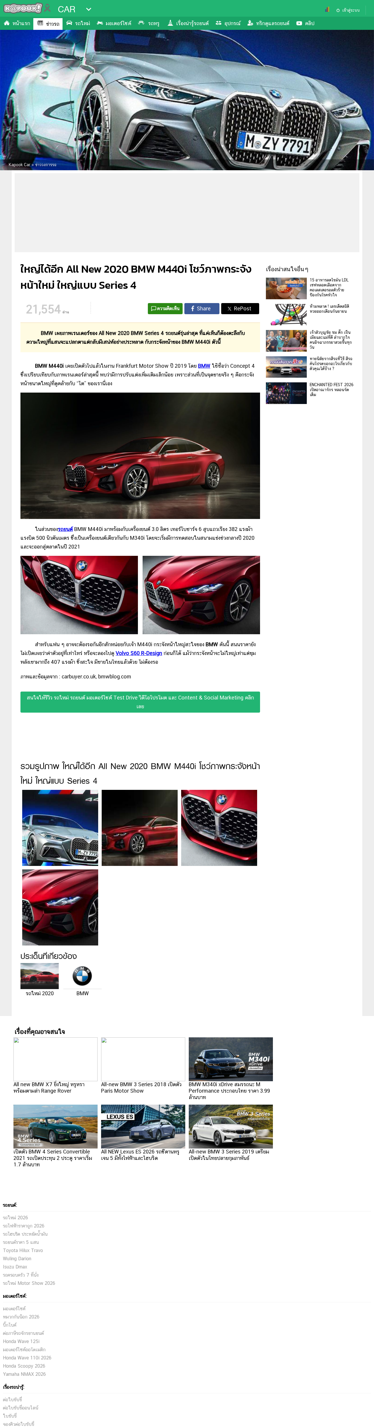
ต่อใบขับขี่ (12, 1399)
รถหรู (154, 23)
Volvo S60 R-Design (139, 653)
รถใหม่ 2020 (40, 993)
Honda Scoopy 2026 (24, 1366)
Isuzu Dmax (15, 1267)
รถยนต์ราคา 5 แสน (21, 1242)
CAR (66, 9)
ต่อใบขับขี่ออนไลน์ (20, 1408)
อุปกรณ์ (232, 23)
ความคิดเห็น (168, 308)
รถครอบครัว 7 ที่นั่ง (21, 1275)
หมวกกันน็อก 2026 (21, 1317)
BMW (83, 993)
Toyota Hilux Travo (23, 1250)
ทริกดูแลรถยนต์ (272, 23)
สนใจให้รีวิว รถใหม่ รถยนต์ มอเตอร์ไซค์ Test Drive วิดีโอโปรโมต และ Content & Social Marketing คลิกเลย (140, 701)
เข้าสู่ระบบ (351, 10)
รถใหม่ (82, 23)
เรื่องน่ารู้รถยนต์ (192, 23)
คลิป (309, 23)
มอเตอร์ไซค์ (118, 23)
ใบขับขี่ (10, 1416)
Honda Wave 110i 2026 (27, 1358)
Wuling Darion (17, 1258)
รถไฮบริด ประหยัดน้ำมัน (25, 1234)
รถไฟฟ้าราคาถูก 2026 (23, 1226)
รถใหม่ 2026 (15, 1217)
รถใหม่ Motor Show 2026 (29, 1283)
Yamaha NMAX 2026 (24, 1374)
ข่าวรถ (52, 24)
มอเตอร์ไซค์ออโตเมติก (24, 1349)
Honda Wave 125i (21, 1341)
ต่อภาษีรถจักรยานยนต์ (23, 1333)
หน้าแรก (21, 23)
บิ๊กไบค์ (9, 1325)
